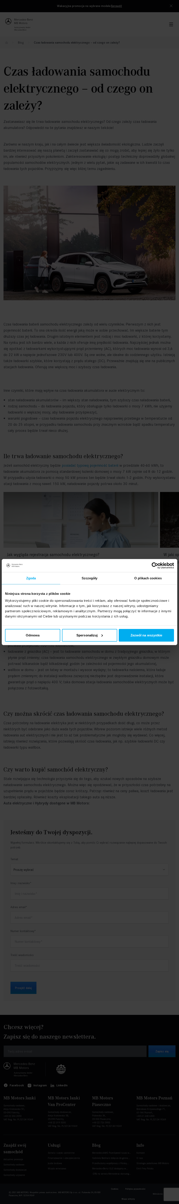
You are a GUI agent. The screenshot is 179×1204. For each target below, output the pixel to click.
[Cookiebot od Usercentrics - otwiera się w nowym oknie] (155, 565)
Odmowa (33, 635)
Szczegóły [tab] (90, 578)
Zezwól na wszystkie (146, 635)
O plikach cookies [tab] (148, 578)
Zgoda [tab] (31, 578)
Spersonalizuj (87, 635)
